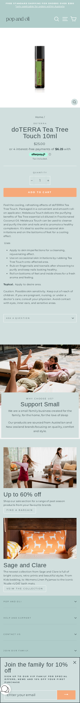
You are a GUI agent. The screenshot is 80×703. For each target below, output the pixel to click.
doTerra (40, 123)
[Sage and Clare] (40, 538)
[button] (5, 690)
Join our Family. (16, 650)
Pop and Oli (12, 601)
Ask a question (18, 318)
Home (39, 117)
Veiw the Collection (25, 588)
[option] (40, 5)
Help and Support (17, 618)
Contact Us (12, 634)
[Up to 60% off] (40, 467)
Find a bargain (20, 510)
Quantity (40, 172)
